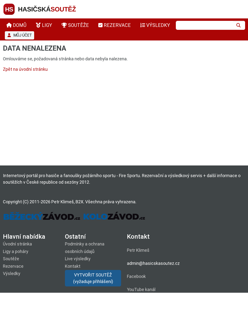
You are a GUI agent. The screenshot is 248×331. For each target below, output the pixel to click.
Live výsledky (78, 258)
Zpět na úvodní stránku (25, 69)
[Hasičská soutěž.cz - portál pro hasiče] (49, 8)
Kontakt (72, 266)
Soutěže (11, 258)
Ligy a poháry (15, 251)
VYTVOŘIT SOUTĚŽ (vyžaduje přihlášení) (93, 278)
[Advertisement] (124, 120)
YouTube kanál (141, 289)
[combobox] (204, 25)
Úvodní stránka (17, 243)
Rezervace (13, 266)
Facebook (136, 276)
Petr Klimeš (138, 250)
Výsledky (11, 273)
